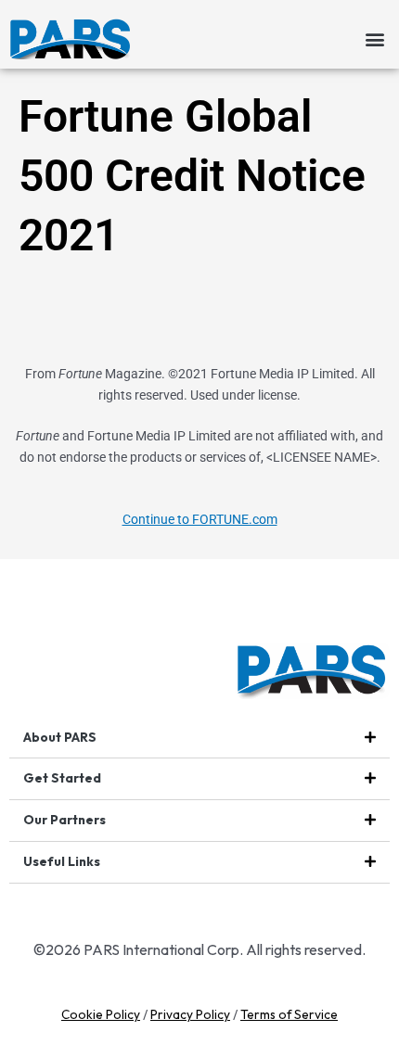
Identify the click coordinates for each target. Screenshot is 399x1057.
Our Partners (64, 819)
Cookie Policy (100, 1014)
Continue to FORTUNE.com (199, 519)
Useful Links (61, 861)
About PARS (60, 737)
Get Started (62, 778)
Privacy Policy (190, 1014)
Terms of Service (289, 1014)
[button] (374, 38)
